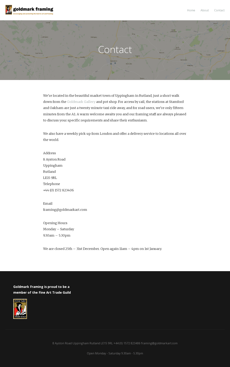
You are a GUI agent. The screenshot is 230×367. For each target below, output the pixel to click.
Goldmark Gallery (81, 102)
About (205, 10)
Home (191, 10)
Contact (219, 10)
